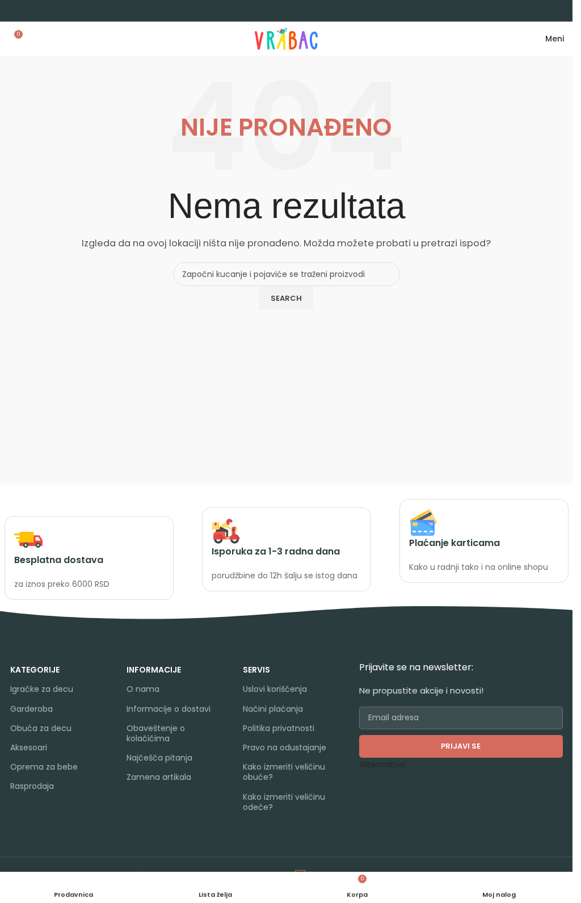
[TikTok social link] (177, 807)
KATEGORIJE (35, 669)
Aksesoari (28, 747)
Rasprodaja (32, 786)
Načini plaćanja (273, 709)
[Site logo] (286, 38)
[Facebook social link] (134, 807)
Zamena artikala (159, 777)
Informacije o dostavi (168, 709)
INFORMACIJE (154, 669)
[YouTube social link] (162, 807)
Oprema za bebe (44, 766)
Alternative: (383, 764)
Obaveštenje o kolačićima (156, 733)
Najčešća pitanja (159, 757)
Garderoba (31, 709)
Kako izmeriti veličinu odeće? (284, 802)
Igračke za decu (41, 689)
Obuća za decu (40, 728)
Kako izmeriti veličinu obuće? (284, 772)
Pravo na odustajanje (284, 747)
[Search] (32, 38)
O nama (143, 689)
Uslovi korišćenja (275, 689)
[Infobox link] (89, 558)
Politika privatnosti (278, 728)
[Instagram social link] (148, 807)
